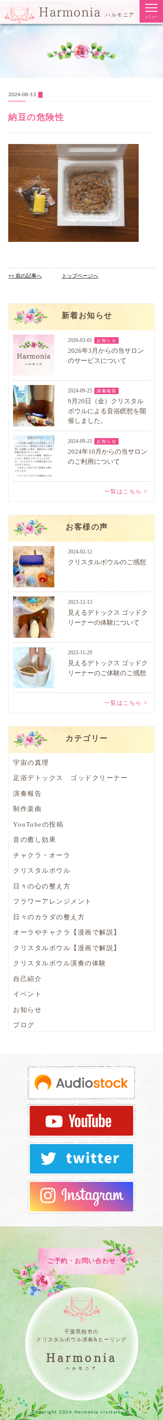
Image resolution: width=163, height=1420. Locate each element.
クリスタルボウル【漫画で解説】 (67, 947)
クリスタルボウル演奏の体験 (59, 963)
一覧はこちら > (126, 491)
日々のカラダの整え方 (49, 917)
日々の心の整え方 (41, 886)
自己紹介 (27, 978)
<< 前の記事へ (25, 275)
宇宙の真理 (31, 762)
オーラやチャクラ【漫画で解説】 (67, 932)
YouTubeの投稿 (38, 824)
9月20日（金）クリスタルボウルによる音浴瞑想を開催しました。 (107, 411)
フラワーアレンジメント (52, 901)
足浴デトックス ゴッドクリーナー (70, 777)
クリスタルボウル (41, 870)
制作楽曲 (27, 808)
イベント (27, 994)
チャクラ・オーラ (41, 855)
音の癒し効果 (34, 839)
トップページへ (80, 275)
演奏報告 (106, 390)
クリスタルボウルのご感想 (107, 562)
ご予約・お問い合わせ (81, 1260)
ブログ (24, 1024)
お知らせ (106, 340)
